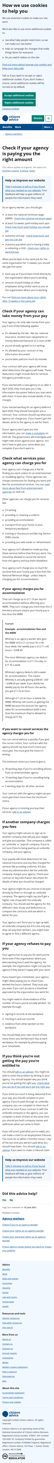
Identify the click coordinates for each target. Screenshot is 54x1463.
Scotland (24, 171)
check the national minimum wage (33, 218)
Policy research (9, 1371)
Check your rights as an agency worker (23, 1230)
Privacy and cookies (11, 1402)
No (11, 1200)
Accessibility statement (13, 1392)
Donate (38, 118)
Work (18, 127)
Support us (7, 1348)
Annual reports (9, 1353)
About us (6, 1339)
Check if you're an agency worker (20, 1224)
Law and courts (9, 1297)
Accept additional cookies (19, 95)
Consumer (7, 1283)
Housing (6, 1288)
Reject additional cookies (19, 102)
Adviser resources (11, 1318)
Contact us (7, 1344)
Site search (7, 1327)
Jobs (4, 1381)
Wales (32, 171)
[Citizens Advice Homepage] (11, 118)
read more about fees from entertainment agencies (26, 488)
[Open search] (48, 118)
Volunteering (8, 1376)
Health (5, 1306)
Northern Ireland (10, 171)
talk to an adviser (21, 812)
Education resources (12, 1322)
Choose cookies (10, 108)
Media (5, 1362)
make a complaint (35, 433)
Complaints (7, 1357)
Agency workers (13, 134)
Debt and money (10, 1278)
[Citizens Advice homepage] (11, 1414)
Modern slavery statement (15, 1367)
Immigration (8, 1301)
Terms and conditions (12, 1397)
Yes (4, 1200)
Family (5, 1292)
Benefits (7, 127)
